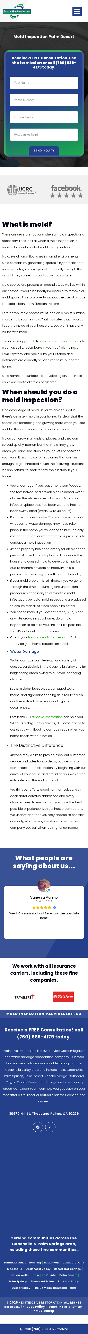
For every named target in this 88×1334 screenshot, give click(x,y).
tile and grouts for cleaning (48, 637)
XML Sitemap (44, 1311)
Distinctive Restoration (46, 717)
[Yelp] (50, 1127)
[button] (77, 11)
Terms (52, 1307)
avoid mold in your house (59, 341)
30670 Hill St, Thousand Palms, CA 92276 (44, 1113)
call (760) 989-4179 (54, 65)
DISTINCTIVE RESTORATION (42, 1302)
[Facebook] (38, 1127)
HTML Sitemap (70, 1307)
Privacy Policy (34, 1307)
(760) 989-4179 (35, 1037)
